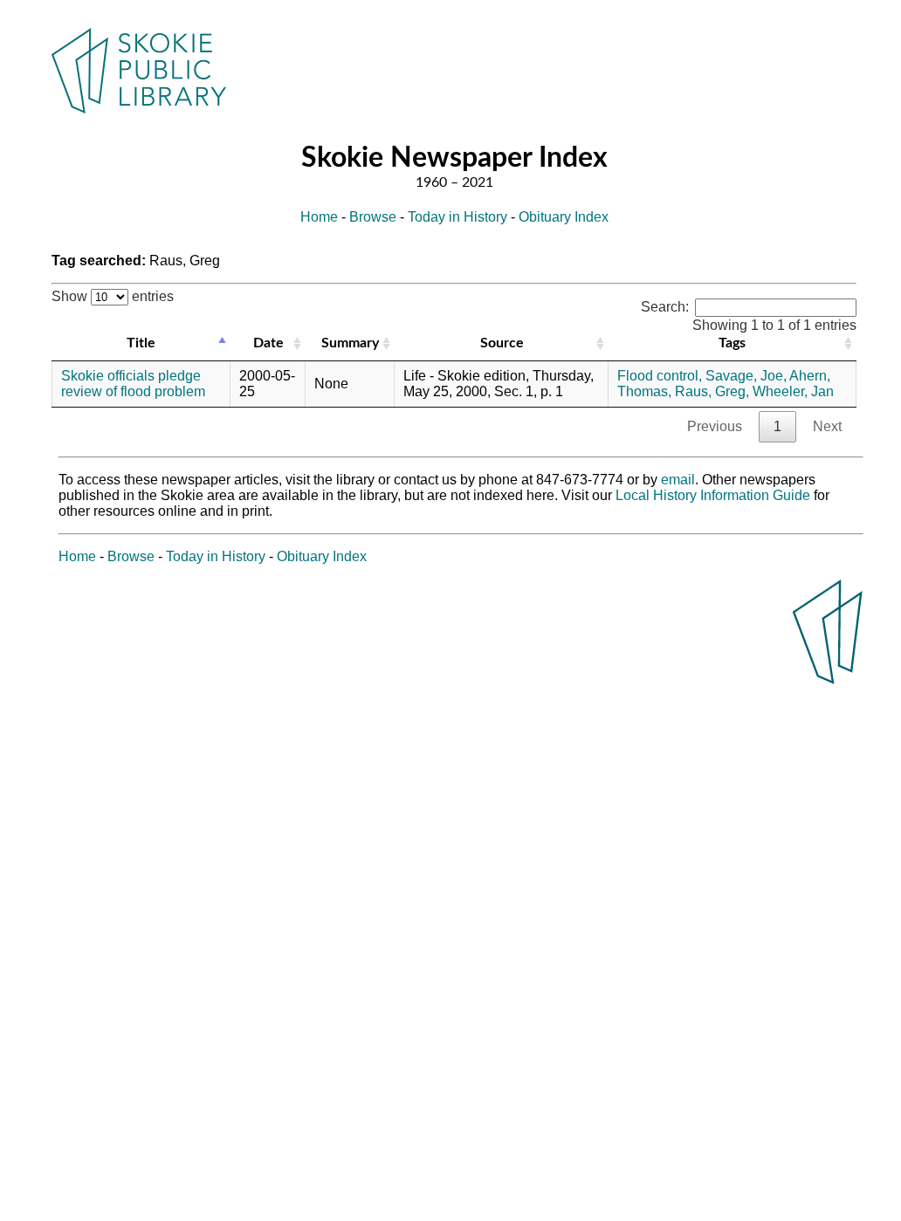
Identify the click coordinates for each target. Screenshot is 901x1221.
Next (827, 426)
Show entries (113, 296)
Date (268, 343)
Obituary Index (564, 216)
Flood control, (659, 375)
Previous (714, 426)
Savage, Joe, (746, 375)
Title (141, 343)
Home (319, 216)
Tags (732, 343)
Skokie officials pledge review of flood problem (133, 383)
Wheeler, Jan (793, 391)
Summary (350, 343)
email (678, 479)
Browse (372, 216)
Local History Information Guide (713, 495)
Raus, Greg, (712, 391)
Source (502, 343)
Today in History (457, 216)
